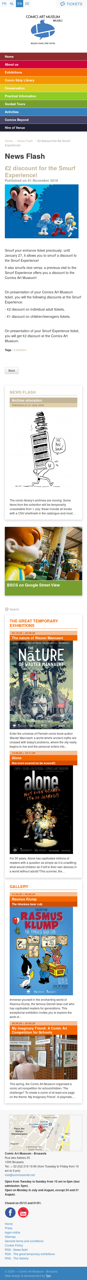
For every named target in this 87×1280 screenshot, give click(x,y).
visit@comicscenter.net (20, 1175)
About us (11, 64)
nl (12, 3)
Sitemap (10, 1236)
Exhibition (20, 350)
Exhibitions (13, 72)
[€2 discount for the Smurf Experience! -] (42, 211)
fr (4, 3)
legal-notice (12, 1232)
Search (14, 609)
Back (11, 370)
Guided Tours (15, 104)
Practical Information (20, 96)
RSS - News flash (16, 1249)
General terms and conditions (24, 1241)
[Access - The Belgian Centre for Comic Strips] (45, 1133)
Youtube (23, 1212)
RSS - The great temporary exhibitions (30, 1254)
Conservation (15, 88)
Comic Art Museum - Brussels (43, 25)
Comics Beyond (17, 119)
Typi (48, 1276)
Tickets (74, 3)
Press (8, 1228)
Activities (12, 111)
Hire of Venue (15, 127)
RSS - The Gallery (17, 1258)
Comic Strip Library (19, 80)
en (19, 3)
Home (9, 56)
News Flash (25, 141)
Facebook (10, 1212)
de (27, 3)
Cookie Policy (14, 1245)
